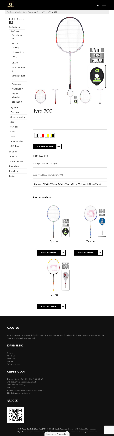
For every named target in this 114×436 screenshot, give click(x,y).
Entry (15, 43)
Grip (12, 131)
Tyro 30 (53, 295)
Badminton (15, 27)
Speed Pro (18, 52)
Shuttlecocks (17, 117)
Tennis (13, 156)
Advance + (17, 88)
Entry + (16, 62)
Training (17, 101)
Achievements (14, 364)
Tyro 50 (53, 241)
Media (10, 361)
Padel (12, 175)
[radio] (36, 135)
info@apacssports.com (19, 393)
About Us (11, 356)
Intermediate (18, 69)
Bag (12, 121)
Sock (13, 136)
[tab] (48, 174)
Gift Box (14, 146)
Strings (14, 126)
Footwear (15, 112)
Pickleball (14, 171)
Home (10, 353)
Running (14, 166)
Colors (37, 131)
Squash (13, 151)
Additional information (48, 174)
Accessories (16, 141)
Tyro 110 (90, 241)
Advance (16, 83)
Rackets (14, 31)
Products (11, 358)
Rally (16, 47)
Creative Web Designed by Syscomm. (82, 429)
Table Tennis (16, 161)
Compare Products (56, 434)
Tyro (15, 57)
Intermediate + (18, 77)
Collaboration (18, 37)
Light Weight (16, 95)
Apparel (14, 107)
